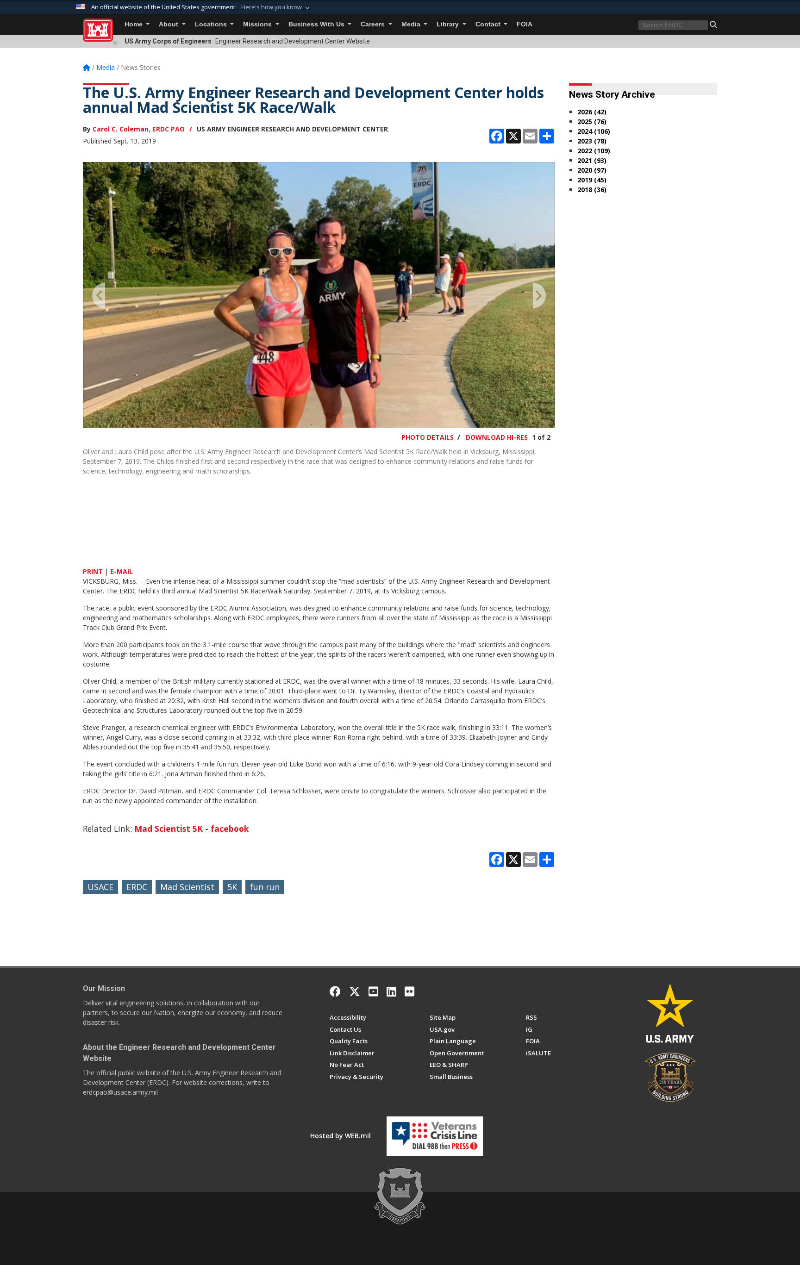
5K (232, 886)
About (169, 24)
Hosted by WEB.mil (340, 1135)
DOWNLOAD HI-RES (497, 437)
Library (449, 24)
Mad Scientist (187, 886)
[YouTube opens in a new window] (373, 991)
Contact (488, 24)
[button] (276, 7)
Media (411, 24)
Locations (212, 24)
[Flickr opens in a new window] (409, 991)
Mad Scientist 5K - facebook (191, 828)
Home (134, 24)
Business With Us (317, 24)
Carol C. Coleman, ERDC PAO (139, 129)
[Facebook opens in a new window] (335, 991)
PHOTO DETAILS (427, 437)
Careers (374, 24)
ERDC (136, 886)
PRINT (93, 571)
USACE (100, 886)
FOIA (524, 24)
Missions (258, 24)
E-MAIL (121, 571)
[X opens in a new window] (354, 991)
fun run (265, 886)
